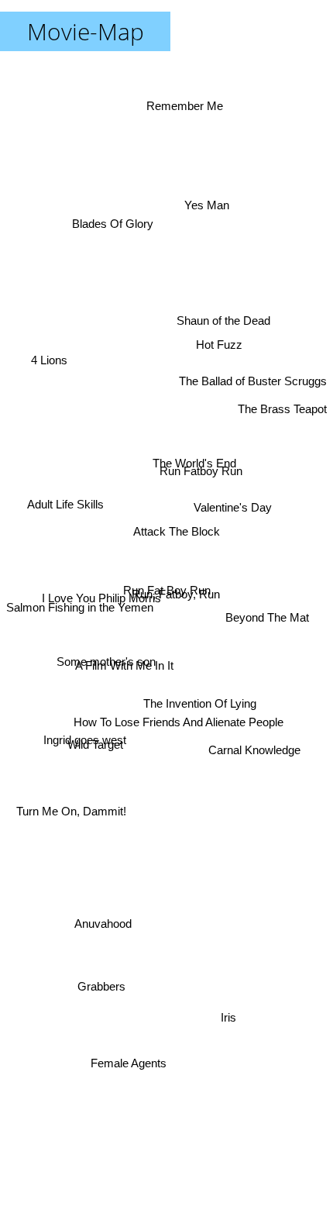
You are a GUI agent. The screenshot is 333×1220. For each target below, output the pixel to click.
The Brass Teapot (282, 419)
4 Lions (48, 365)
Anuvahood (103, 922)
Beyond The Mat (267, 629)
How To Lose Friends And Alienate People (181, 718)
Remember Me (191, 109)
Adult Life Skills (66, 501)
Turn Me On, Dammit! (70, 815)
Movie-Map (85, 31)
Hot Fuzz (217, 333)
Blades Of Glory (122, 198)
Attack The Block (172, 531)
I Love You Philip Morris (100, 567)
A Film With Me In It (126, 661)
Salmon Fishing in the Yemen (79, 629)
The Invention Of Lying (204, 690)
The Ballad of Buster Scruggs (253, 353)
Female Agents (129, 1055)
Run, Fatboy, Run (176, 593)
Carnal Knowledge (255, 762)
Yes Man (206, 212)
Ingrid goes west (84, 743)
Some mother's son (106, 768)
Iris (220, 1029)
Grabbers (103, 984)
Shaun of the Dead (220, 308)
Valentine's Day (232, 465)
